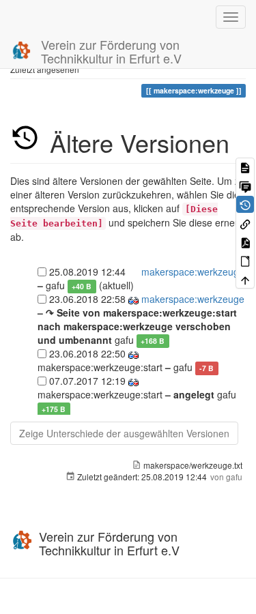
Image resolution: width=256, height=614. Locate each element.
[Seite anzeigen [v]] (245, 166)
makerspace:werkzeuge (192, 271)
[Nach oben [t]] (245, 279)
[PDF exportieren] (245, 241)
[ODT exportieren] (245, 260)
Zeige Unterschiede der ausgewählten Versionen (124, 433)
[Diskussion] (245, 185)
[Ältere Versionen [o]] (245, 204)
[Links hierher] (245, 222)
